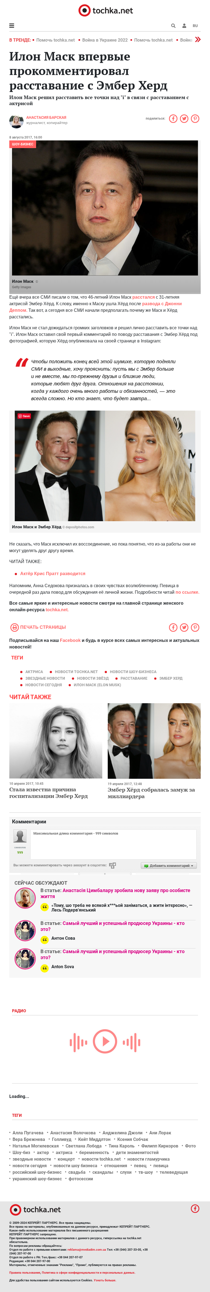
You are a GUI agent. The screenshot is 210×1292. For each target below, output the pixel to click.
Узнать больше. (105, 1280)
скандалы (102, 1172)
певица (160, 1165)
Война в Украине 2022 (105, 40)
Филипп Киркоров (159, 1146)
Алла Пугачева (28, 1132)
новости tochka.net (76, 672)
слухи (126, 1172)
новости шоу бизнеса (75, 1165)
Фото (190, 1146)
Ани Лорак (160, 1132)
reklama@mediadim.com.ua (87, 1249)
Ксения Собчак (132, 1139)
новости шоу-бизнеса (133, 672)
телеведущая (174, 1172)
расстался (143, 297)
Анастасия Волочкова (73, 1132)
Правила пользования (24, 1272)
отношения (115, 1165)
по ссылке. (186, 592)
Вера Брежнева (29, 1139)
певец (140, 1165)
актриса (34, 672)
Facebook (70, 640)
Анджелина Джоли (122, 1132)
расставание (134, 678)
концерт (66, 1159)
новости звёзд (93, 678)
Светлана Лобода (84, 1146)
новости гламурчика (148, 1159)
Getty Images (21, 287)
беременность (94, 1152)
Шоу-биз (21, 1152)
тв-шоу (145, 1172)
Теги (17, 1115)
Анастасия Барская (46, 117)
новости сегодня (43, 685)
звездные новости (45, 678)
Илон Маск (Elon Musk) (97, 685)
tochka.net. (57, 609)
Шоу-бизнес (22, 144)
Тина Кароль (122, 1146)
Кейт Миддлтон (94, 1139)
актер (43, 1152)
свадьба (77, 1172)
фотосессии (81, 1178)
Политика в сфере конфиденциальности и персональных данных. (88, 1272)
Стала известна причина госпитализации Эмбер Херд (48, 793)
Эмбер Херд (170, 678)
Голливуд (61, 1139)
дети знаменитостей (137, 1152)
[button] (184, 25)
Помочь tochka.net (56, 40)
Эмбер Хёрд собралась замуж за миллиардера (151, 793)
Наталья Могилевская (36, 1146)
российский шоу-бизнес (37, 1172)
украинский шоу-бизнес (37, 1178)
